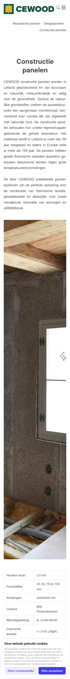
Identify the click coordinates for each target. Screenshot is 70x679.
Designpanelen (54, 23)
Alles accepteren (52, 670)
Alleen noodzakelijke (20, 670)
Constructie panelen (53, 30)
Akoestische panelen (27, 23)
